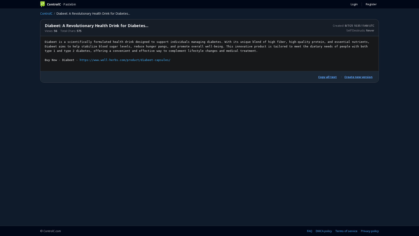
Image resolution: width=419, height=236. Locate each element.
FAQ (309, 231)
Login (354, 4)
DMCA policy (324, 231)
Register (371, 4)
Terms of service (346, 231)
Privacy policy (370, 231)
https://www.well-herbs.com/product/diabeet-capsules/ (125, 60)
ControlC (46, 13)
